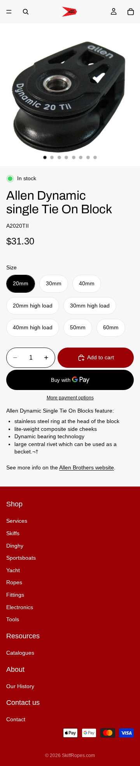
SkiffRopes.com (78, 755)
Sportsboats (21, 558)
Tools (12, 619)
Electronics (19, 607)
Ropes (14, 583)
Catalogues (20, 653)
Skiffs (12, 533)
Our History (20, 686)
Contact (15, 720)
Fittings (15, 595)
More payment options (70, 397)
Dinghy (14, 546)
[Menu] (9, 12)
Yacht (13, 570)
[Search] (25, 11)
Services (16, 521)
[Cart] (130, 11)
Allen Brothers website (86, 467)
